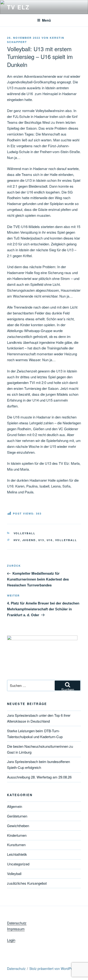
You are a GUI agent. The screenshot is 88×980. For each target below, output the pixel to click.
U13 (41, 540)
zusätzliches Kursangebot (27, 883)
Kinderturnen (17, 835)
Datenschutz (17, 922)
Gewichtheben (18, 825)
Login (11, 939)
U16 (50, 540)
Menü (46, 20)
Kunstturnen (16, 844)
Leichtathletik (17, 854)
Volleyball (25, 533)
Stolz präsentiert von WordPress (53, 968)
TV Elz (18, 7)
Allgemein (14, 806)
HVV (17, 540)
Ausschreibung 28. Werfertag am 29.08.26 (39, 777)
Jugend (29, 540)
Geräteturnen (17, 815)
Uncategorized (18, 863)
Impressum (16, 928)
